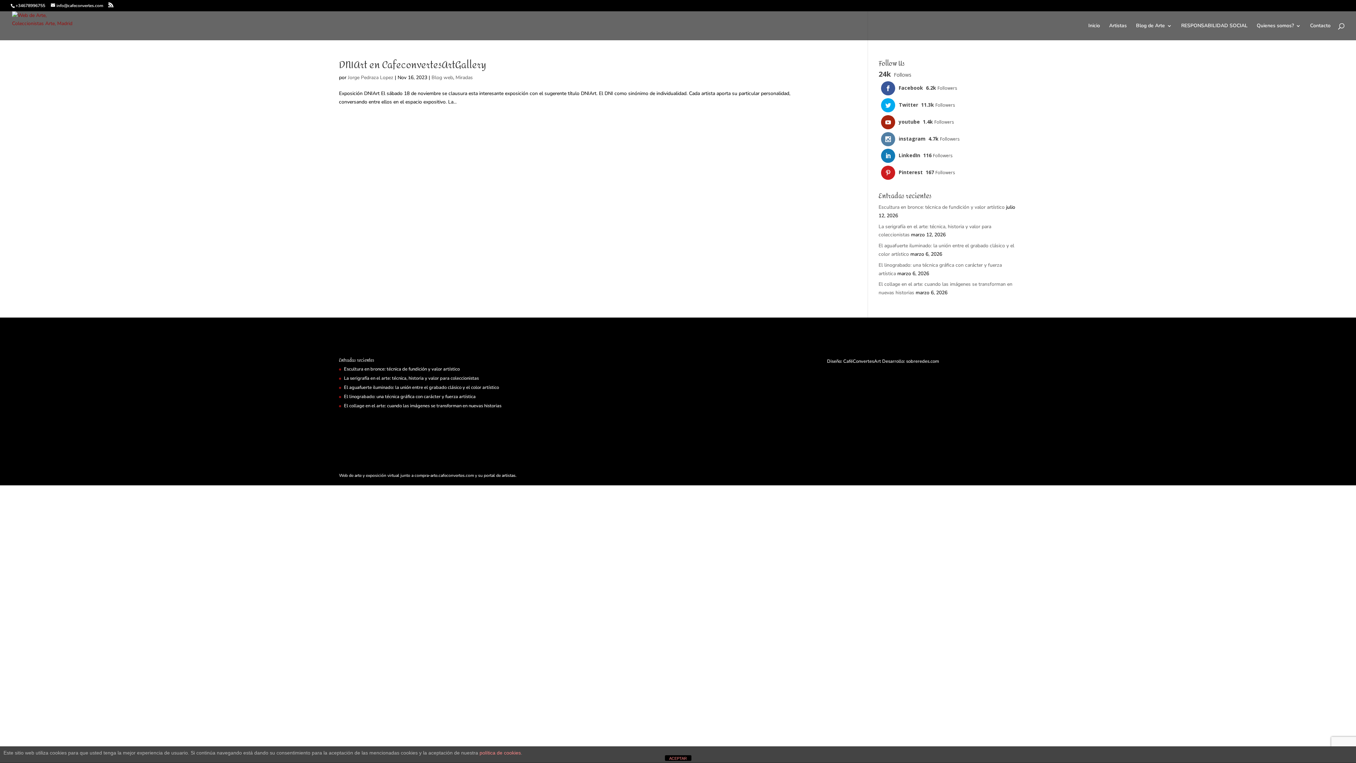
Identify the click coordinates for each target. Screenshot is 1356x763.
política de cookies (500, 753)
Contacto (1320, 26)
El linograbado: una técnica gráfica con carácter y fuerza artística (410, 397)
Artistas (1118, 26)
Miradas (464, 77)
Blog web (442, 77)
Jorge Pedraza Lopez (370, 77)
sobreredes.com (922, 361)
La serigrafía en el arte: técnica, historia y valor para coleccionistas (411, 378)
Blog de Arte (1150, 26)
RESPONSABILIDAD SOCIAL (1214, 26)
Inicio (1094, 26)
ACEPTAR (678, 758)
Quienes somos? (1275, 26)
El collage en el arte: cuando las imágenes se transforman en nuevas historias (422, 406)
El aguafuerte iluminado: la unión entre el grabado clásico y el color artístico (421, 387)
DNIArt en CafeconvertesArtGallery (412, 65)
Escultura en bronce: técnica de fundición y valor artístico (942, 207)
